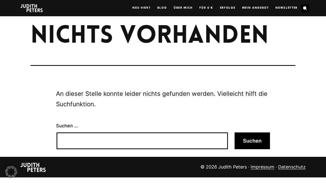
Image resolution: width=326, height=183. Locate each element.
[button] (11, 172)
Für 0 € (206, 8)
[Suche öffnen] (305, 8)
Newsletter (287, 8)
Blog (162, 8)
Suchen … (67, 125)
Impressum (262, 167)
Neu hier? (141, 8)
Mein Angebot (255, 8)
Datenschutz (292, 167)
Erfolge (228, 8)
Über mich (183, 8)
